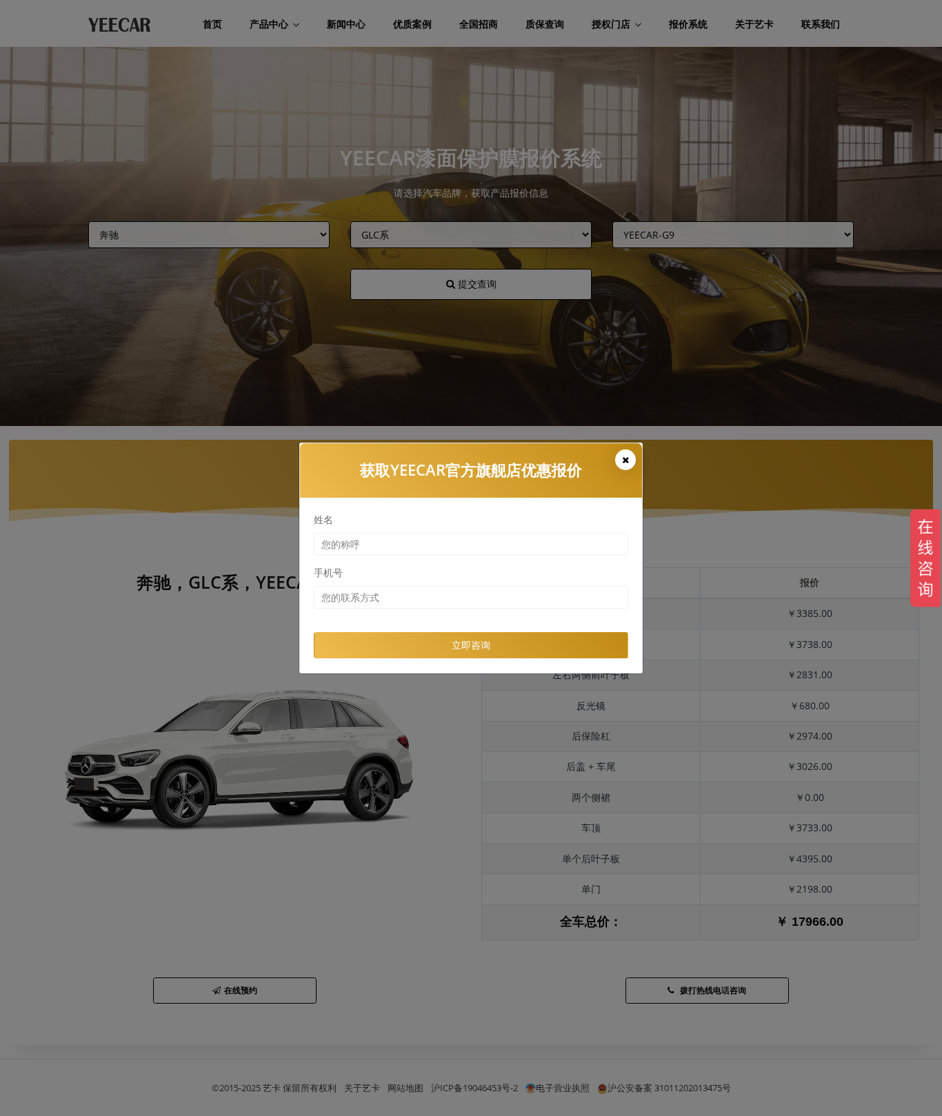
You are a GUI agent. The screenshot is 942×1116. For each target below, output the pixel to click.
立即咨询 (471, 644)
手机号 (328, 572)
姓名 (323, 519)
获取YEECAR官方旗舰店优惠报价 (471, 469)
